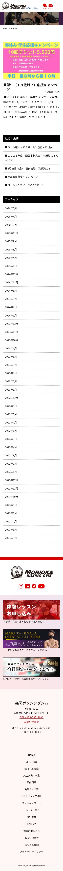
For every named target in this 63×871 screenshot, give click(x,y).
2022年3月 (11, 455)
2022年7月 (11, 422)
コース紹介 (31, 761)
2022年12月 (11, 397)
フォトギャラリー (31, 803)
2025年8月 (11, 249)
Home (31, 754)
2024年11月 (11, 282)
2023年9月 (11, 348)
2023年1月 (11, 389)
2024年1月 (11, 315)
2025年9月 (11, 241)
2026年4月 (11, 216)
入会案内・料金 (31, 775)
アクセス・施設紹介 (31, 796)
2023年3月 (11, 373)
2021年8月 (11, 513)
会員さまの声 (32, 789)
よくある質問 (32, 844)
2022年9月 (11, 406)
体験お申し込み (31, 831)
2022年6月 (11, 430)
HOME (5, 28)
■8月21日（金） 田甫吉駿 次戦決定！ (28, 168)
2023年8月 (11, 356)
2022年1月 (11, 472)
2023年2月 (11, 381)
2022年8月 (11, 414)
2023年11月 (11, 332)
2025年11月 (11, 233)
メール (50, 8)
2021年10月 (11, 496)
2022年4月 (11, 447)
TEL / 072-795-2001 (31, 717)
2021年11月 (11, 488)
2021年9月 (11, 505)
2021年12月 (11, 480)
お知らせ (31, 823)
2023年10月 (11, 340)
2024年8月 (11, 290)
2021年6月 (11, 529)
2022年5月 (11, 439)
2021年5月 (11, 538)
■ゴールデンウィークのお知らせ (24, 185)
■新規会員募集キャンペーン (21, 176)
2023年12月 (11, 323)
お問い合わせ (31, 721)
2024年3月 (11, 299)
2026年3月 (11, 224)
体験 (44, 8)
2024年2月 (11, 307)
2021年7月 (11, 521)
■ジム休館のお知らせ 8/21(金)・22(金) (28, 147)
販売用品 (31, 782)
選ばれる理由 (32, 768)
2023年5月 (11, 365)
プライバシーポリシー (31, 851)
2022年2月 (11, 463)
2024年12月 (11, 274)
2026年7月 (11, 208)
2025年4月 (11, 257)
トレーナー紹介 (31, 810)
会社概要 (31, 817)
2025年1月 (11, 266)
